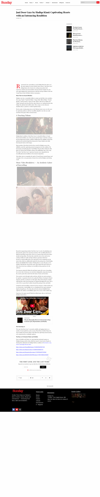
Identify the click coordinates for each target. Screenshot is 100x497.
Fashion (41, 2)
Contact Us (68, 2)
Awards (26, 2)
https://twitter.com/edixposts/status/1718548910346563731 (29, 349)
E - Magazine (39, 404)
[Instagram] (20, 409)
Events (36, 2)
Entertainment (55, 2)
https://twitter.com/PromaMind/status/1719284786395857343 (30, 347)
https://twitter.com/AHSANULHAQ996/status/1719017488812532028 (32, 354)
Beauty (31, 2)
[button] (31, 2)
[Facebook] (13, 409)
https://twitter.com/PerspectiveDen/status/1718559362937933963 (31, 352)
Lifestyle (47, 2)
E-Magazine (61, 2)
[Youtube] (16, 409)
